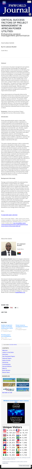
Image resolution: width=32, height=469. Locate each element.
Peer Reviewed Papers (8, 356)
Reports (4, 368)
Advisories (5, 362)
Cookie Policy (5, 463)
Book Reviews (6, 370)
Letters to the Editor (8, 352)
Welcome (4, 350)
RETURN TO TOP (7, 392)
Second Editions (6, 366)
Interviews (5, 354)
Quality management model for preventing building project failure (7, 327)
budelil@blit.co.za (20, 292)
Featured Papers (13, 344)
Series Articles (6, 360)
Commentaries (6, 364)
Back (29, 2)
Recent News (6, 372)
